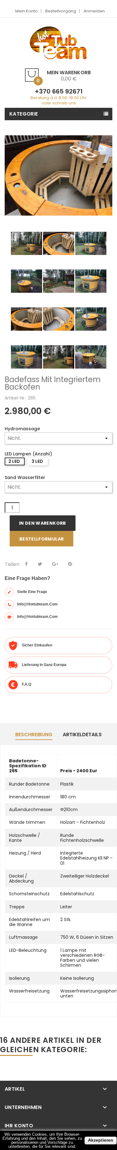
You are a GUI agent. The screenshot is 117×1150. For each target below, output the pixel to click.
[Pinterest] (70, 564)
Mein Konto (26, 11)
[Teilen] (26, 564)
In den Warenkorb (42, 523)
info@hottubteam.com (37, 604)
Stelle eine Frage (32, 592)
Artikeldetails (82, 734)
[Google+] (55, 564)
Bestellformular (41, 539)
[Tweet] (40, 564)
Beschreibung (33, 734)
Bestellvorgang (60, 11)
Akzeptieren (100, 1140)
